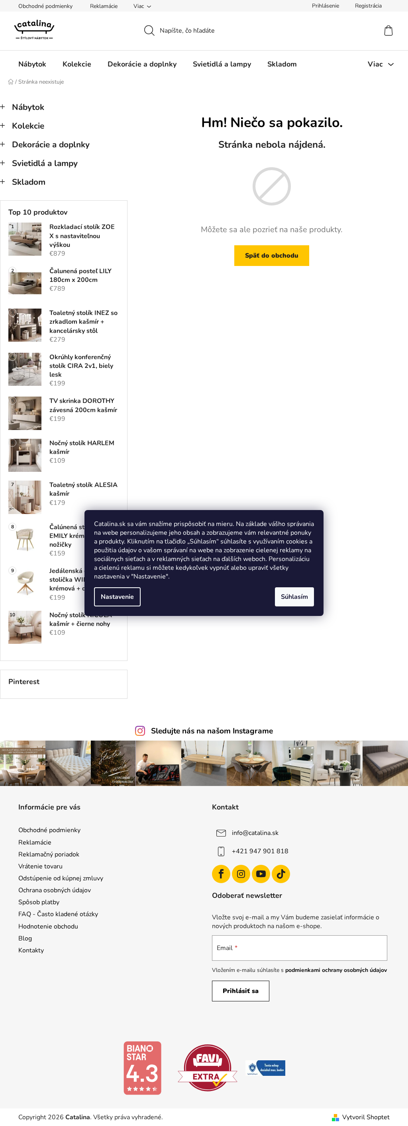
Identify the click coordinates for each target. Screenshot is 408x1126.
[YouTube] (261, 874)
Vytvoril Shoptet (366, 1117)
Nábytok (28, 107)
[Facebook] (221, 874)
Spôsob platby (38, 902)
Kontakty (31, 950)
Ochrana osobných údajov (54, 890)
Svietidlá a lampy (45, 163)
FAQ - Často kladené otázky (58, 914)
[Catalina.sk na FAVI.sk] (207, 1067)
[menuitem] (32, 64)
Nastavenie (117, 596)
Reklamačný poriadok (48, 854)
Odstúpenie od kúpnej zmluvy (60, 878)
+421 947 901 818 (260, 851)
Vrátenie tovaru (40, 866)
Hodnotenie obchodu (48, 926)
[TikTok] (281, 874)
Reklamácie (104, 6)
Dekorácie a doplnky (51, 144)
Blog (25, 938)
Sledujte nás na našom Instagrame (212, 731)
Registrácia (368, 6)
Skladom (28, 182)
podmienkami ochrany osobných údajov (336, 970)
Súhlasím (294, 596)
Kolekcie (28, 125)
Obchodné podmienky (45, 6)
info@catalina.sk (255, 833)
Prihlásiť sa (241, 991)
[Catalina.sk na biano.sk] (142, 1067)
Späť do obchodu (271, 255)
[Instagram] (241, 874)
